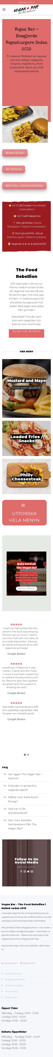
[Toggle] (5, 774)
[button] (4, 9)
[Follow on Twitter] (28, 872)
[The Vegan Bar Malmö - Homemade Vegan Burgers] (26, 10)
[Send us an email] (32, 872)
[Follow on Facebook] (21, 872)
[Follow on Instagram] (25, 872)
